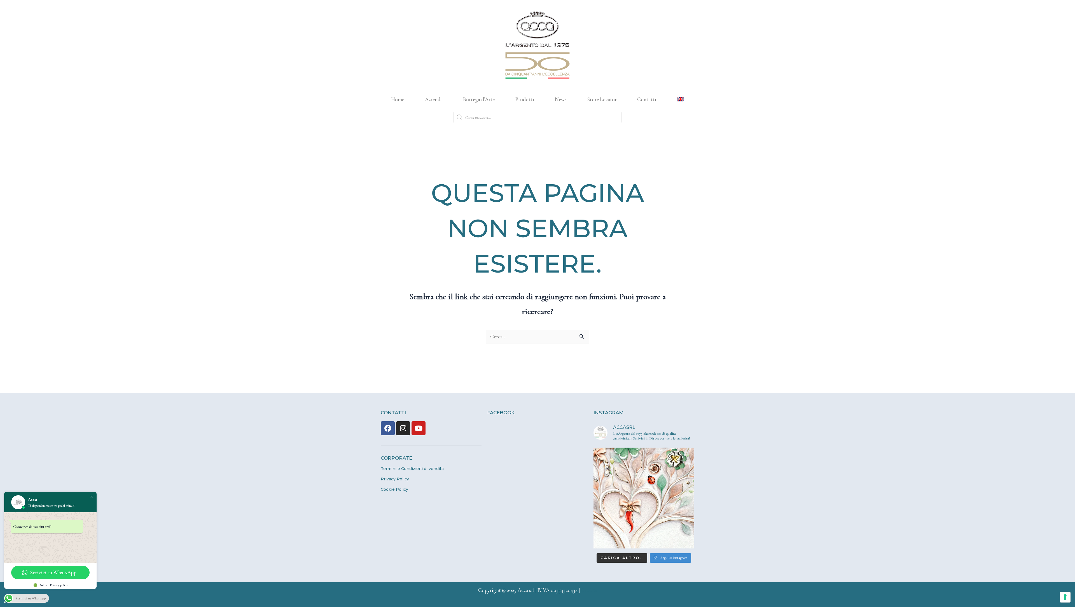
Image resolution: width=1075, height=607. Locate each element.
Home (397, 99)
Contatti (646, 99)
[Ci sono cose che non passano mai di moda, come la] (643, 498)
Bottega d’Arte (479, 99)
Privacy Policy (395, 479)
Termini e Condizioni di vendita (412, 468)
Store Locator (602, 99)
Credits (589, 590)
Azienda (434, 99)
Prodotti (524, 99)
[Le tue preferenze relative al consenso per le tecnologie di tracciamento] (1065, 597)
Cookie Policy (394, 489)
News (561, 99)
